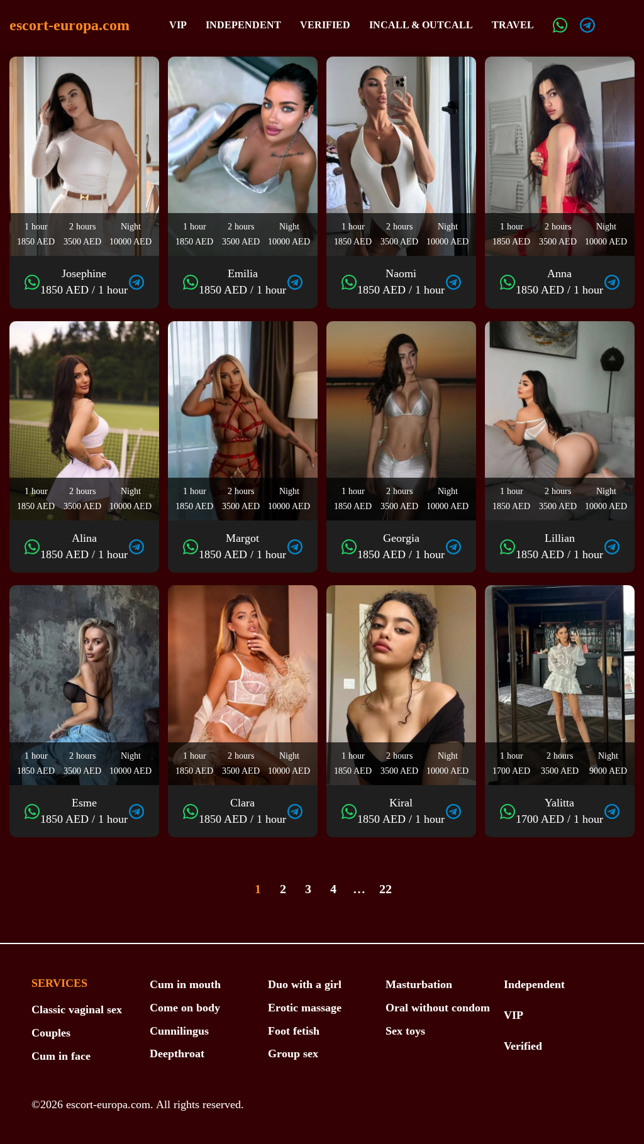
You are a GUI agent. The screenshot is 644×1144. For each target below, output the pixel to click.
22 (385, 889)
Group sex (293, 1053)
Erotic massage (304, 1007)
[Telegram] (587, 25)
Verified (325, 24)
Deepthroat (177, 1053)
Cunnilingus (179, 1031)
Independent (243, 24)
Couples (50, 1032)
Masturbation (419, 984)
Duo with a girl (304, 984)
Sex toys (405, 1031)
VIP (178, 24)
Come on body (185, 1007)
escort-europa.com (69, 25)
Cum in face (61, 1056)
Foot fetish (293, 1031)
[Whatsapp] (560, 25)
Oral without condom (438, 1007)
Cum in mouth (185, 984)
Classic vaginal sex (76, 1009)
